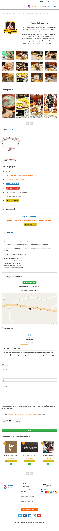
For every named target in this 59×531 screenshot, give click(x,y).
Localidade (4, 374)
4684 (43, 443)
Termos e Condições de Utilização (17, 414)
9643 (24, 443)
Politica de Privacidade (26, 491)
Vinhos (36, 13)
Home (4, 13)
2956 (5, 443)
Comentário (4, 386)
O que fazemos (25, 486)
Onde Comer (30, 13)
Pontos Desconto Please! (27, 496)
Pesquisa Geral (45, 6)
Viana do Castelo (11, 13)
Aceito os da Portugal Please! (25, 414)
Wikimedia (55, 323)
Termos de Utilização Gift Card (29, 494)
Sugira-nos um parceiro (29, 509)
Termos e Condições (26, 489)
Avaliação (4, 364)
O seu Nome (4, 369)
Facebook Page (14, 183)
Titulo (3, 380)
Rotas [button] (35, 6)
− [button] (3, 298)
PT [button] (42, 1)
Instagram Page (14, 188)
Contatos (23, 504)
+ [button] (3, 296)
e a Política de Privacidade (30, 414)
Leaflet (52, 323)
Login (54, 6)
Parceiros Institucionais (27, 501)
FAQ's (22, 499)
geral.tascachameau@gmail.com (15, 179)
